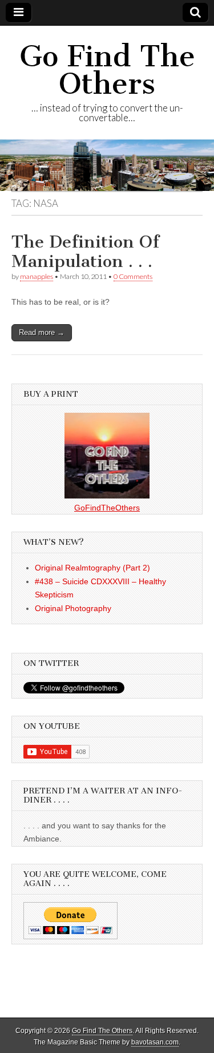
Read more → (41, 332)
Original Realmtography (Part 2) (92, 567)
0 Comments (133, 276)
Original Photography (73, 608)
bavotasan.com (155, 1042)
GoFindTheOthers (107, 507)
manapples (36, 276)
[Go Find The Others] (107, 165)
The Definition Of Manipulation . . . (85, 252)
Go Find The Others (107, 70)
